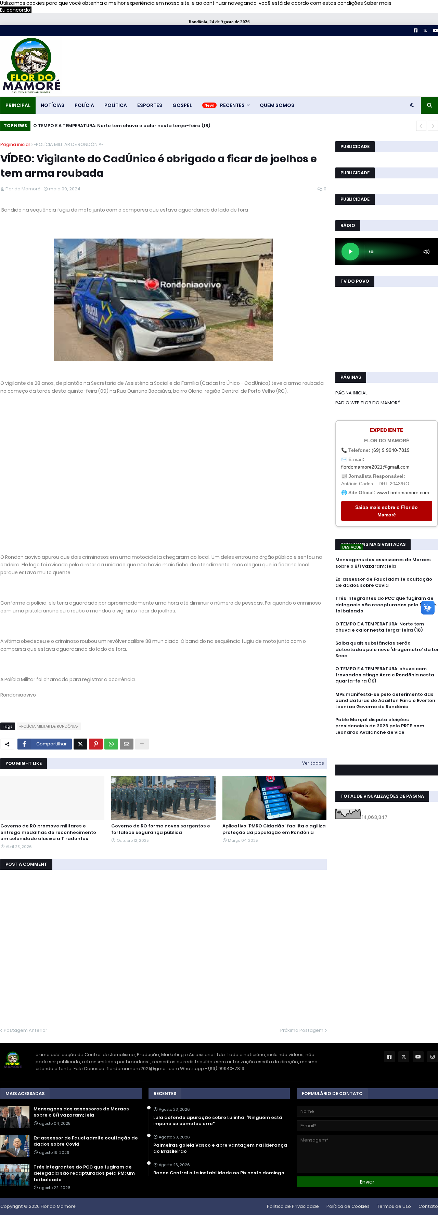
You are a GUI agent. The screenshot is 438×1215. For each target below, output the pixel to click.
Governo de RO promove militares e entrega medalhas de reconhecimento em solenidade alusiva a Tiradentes (48, 832)
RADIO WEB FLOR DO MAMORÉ (367, 403)
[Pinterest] (96, 744)
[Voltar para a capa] (31, 66)
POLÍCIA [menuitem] (84, 105)
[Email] (126, 744)
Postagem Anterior (25, 1030)
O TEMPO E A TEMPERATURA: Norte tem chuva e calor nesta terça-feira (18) (121, 125)
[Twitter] (80, 744)
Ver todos (313, 763)
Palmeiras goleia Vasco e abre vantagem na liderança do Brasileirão (220, 1148)
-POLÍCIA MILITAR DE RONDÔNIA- (69, 144)
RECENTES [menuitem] (232, 105)
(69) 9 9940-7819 (391, 450)
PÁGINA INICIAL (351, 393)
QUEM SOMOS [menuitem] (277, 105)
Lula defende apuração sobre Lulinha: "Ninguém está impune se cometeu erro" (217, 1121)
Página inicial (15, 144)
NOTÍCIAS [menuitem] (52, 105)
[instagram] (386, 754)
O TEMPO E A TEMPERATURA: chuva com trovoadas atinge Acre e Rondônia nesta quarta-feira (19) (384, 675)
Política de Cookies (348, 1206)
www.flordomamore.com (403, 492)
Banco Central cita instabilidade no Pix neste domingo (218, 1173)
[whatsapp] (386, 745)
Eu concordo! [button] (15, 9)
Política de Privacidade (293, 1206)
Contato (428, 1206)
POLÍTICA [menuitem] (115, 105)
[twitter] (386, 751)
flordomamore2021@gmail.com (375, 467)
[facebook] (386, 747)
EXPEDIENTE (386, 430)
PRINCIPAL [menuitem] (17, 105)
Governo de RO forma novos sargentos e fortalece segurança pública (160, 829)
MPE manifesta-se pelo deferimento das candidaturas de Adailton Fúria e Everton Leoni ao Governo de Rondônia (385, 700)
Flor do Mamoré (58, 1206)
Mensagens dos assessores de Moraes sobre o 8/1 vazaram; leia (383, 563)
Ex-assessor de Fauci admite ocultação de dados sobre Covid (383, 582)
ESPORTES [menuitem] (149, 105)
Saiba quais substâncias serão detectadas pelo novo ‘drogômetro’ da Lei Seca (386, 649)
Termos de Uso (394, 1206)
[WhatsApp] (111, 744)
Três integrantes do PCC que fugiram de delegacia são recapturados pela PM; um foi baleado (386, 604)
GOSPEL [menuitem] (182, 105)
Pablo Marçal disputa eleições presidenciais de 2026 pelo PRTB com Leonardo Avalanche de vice (379, 726)
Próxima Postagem (301, 1030)
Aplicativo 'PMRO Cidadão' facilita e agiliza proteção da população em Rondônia (274, 829)
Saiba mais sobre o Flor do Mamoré (386, 510)
